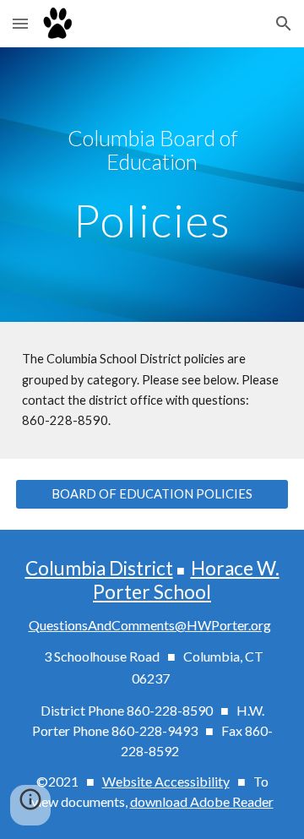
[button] (20, 23)
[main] (152, 150)
